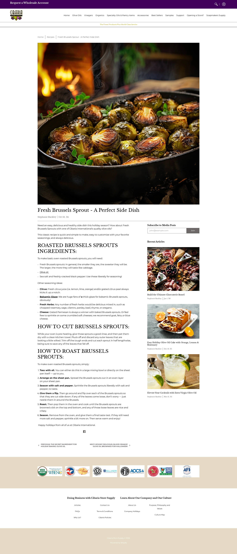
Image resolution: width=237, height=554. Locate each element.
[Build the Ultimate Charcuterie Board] (173, 269)
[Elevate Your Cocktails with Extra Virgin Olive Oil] (173, 371)
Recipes (50, 37)
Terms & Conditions (105, 511)
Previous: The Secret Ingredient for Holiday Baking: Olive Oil (59, 445)
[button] (223, 4)
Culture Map (160, 515)
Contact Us (104, 505)
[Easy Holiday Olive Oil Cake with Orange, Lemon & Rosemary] (173, 321)
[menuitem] (216, 4)
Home (40, 37)
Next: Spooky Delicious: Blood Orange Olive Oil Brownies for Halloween (109, 445)
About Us (132, 505)
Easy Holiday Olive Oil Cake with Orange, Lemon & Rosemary (173, 343)
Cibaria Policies (105, 517)
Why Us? (77, 517)
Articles (77, 505)
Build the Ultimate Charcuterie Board (165, 294)
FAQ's (77, 511)
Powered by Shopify (118, 543)
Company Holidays (132, 511)
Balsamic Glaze (48, 297)
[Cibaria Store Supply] (16, 15)
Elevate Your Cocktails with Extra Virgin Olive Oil (172, 393)
